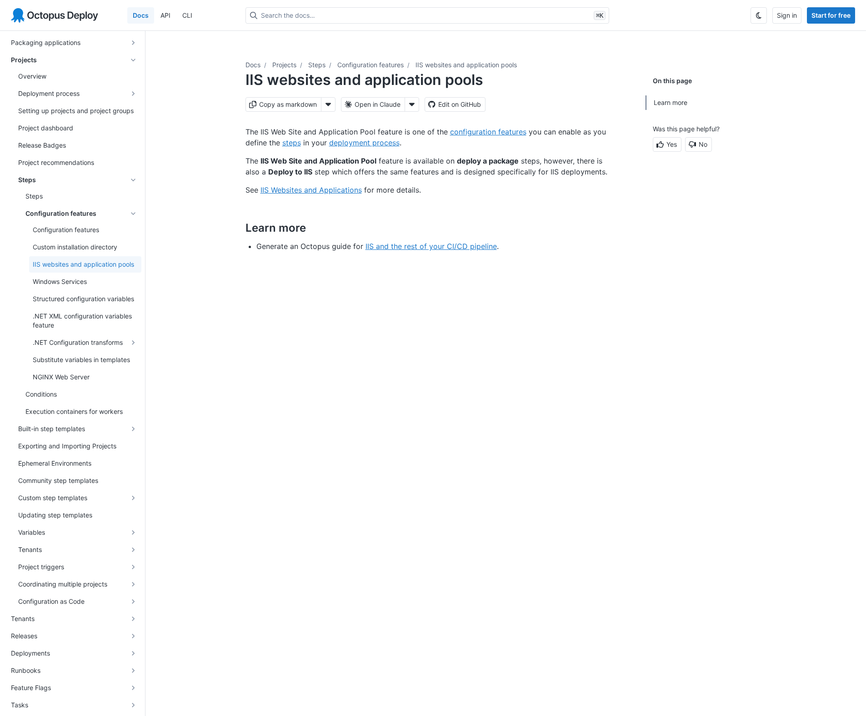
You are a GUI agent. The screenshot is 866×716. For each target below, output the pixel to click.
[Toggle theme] (759, 15)
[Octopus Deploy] (54, 15)
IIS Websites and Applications (311, 189)
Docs (141, 15)
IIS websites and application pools (466, 65)
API (165, 15)
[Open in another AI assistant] (412, 104)
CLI (187, 15)
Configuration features (370, 65)
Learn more (670, 102)
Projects (284, 65)
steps (291, 142)
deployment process (364, 142)
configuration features (488, 131)
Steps (316, 65)
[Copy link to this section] (316, 227)
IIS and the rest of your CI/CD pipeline (431, 246)
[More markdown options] (328, 104)
